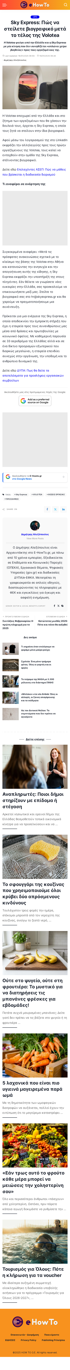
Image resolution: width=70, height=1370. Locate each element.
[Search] (66, 5)
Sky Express (21, 494)
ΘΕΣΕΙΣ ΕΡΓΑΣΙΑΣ (56, 494)
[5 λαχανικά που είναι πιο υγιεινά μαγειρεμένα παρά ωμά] (35, 1055)
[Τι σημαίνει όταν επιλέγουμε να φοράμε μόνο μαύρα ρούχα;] (10, 649)
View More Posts (35, 538)
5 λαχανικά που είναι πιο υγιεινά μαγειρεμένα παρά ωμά (32, 1089)
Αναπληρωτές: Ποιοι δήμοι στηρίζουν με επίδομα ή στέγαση (32, 800)
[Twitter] (55, 509)
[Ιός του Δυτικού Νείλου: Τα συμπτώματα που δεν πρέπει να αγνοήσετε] (10, 714)
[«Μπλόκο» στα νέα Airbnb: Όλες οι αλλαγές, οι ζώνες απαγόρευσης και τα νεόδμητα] (10, 698)
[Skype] (62, 606)
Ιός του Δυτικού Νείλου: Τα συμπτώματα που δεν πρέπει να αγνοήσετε (38, 713)
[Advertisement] (35, 218)
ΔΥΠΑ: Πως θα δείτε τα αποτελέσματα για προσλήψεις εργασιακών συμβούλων (33, 375)
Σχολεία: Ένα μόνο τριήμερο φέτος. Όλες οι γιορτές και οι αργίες (36, 664)
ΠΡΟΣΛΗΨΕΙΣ (12, 499)
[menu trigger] (5, 5)
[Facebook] (47, 509)
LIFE (35, 17)
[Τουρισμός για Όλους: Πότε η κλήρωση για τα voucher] (35, 1242)
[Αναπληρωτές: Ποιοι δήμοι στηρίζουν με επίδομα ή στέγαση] (35, 767)
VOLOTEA (37, 494)
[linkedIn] (63, 509)
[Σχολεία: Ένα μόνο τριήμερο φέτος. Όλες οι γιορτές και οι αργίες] (10, 665)
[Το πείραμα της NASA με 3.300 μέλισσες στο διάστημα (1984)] (10, 681)
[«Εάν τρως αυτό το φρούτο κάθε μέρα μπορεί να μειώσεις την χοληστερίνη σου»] (35, 1145)
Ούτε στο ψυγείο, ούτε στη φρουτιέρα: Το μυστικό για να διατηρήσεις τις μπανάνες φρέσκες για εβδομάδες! (32, 993)
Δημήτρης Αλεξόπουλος (15, 60)
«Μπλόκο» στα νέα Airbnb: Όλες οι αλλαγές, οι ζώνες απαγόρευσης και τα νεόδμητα (39, 697)
